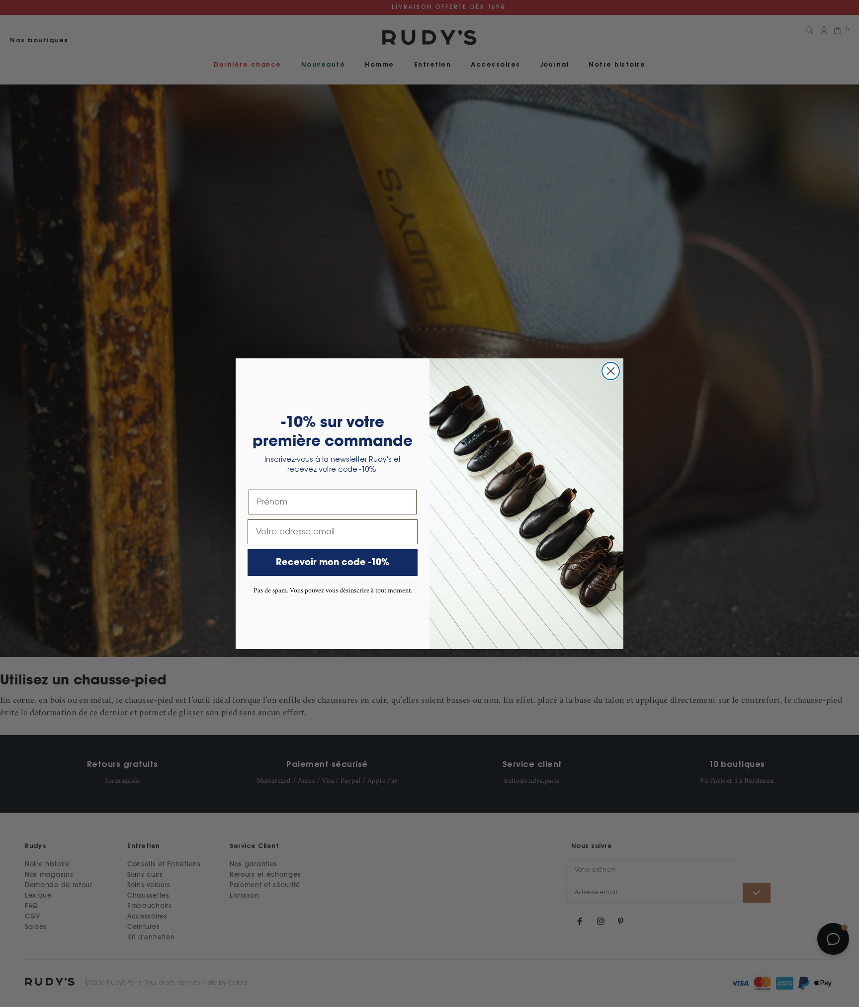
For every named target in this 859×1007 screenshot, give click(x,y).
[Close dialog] (610, 371)
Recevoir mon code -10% (332, 563)
